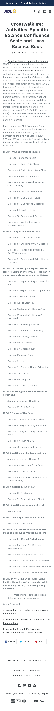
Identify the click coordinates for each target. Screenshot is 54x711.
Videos (37, 675)
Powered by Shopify (38, 694)
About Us (19, 670)
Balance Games (21, 675)
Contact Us (34, 670)
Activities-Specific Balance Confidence (28, 61)
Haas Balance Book (28, 70)
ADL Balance (20, 694)
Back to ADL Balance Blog (29, 660)
